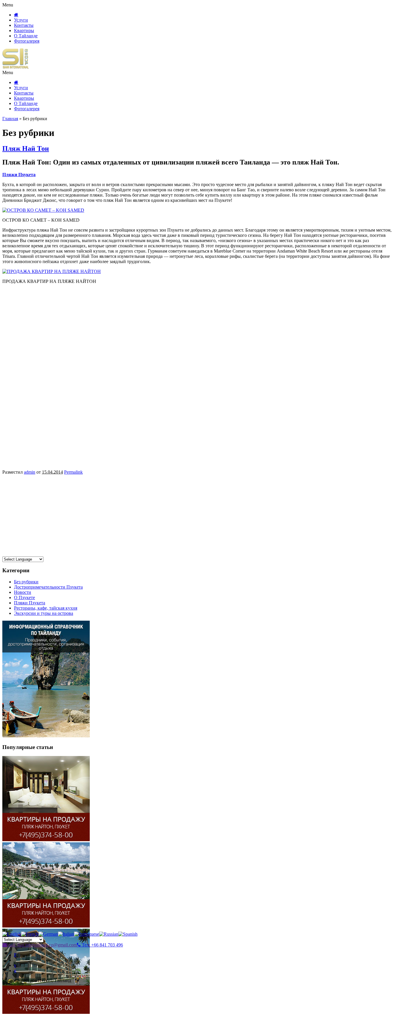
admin (29, 472)
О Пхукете (24, 597)
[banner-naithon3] (46, 1012)
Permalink (73, 472)
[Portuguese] (86, 934)
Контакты (24, 25)
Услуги (21, 20)
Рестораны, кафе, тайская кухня (45, 608)
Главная (10, 118)
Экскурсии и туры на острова (43, 613)
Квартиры (24, 30)
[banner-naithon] (46, 839)
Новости (22, 592)
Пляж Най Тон (25, 148)
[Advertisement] (177, 515)
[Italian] (66, 934)
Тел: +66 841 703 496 (102, 944)
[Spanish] (128, 934)
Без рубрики (26, 581)
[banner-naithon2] (46, 925)
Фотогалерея (26, 40)
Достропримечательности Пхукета (48, 586)
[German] (48, 934)
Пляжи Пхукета (29, 602)
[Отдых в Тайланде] (15, 67)
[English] (11, 934)
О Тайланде (26, 35)
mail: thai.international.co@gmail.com (42, 944)
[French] (29, 934)
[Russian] (108, 934)
